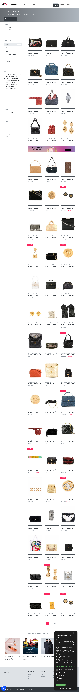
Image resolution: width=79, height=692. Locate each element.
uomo (7, 31)
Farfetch (9, 112)
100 (55, 623)
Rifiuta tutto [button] (71, 685)
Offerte (25, 4)
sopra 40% (8, 136)
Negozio (14, 4)
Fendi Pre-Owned (11, 84)
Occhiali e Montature (11, 54)
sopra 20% (8, 134)
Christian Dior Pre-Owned (13, 80)
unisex (8, 29)
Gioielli (7, 51)
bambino (30, 679)
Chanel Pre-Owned (11, 78)
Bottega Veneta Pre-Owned (13, 74)
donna (8, 27)
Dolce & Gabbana (11, 82)
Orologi (8, 61)
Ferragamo (9, 86)
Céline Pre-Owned (11, 76)
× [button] (75, 633)
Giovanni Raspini (10, 88)
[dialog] (65, 660)
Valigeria (8, 58)
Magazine (34, 4)
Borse (7, 47)
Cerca (56, 5)
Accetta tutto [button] (61, 685)
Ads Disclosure (65, 4)
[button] (4, 688)
